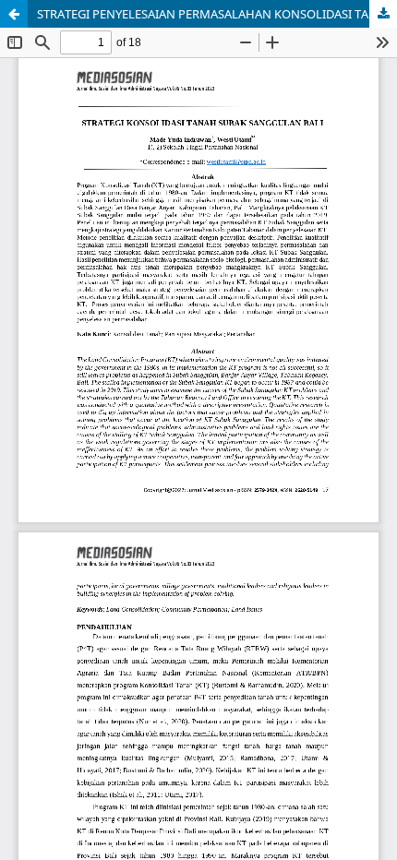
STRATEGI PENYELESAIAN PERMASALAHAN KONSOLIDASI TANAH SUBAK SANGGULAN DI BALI (217, 14)
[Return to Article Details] (14, 14)
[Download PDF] (383, 14)
